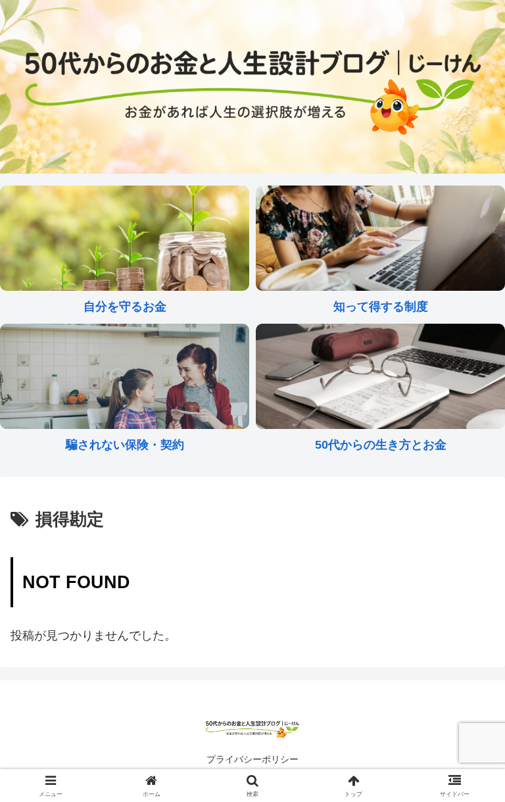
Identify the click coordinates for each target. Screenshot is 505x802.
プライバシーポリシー (252, 759)
